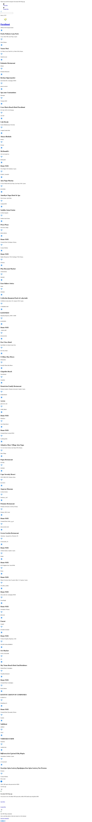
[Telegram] (4, 821)
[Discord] (1, 821)
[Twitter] (3, 821)
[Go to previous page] (1, 11)
